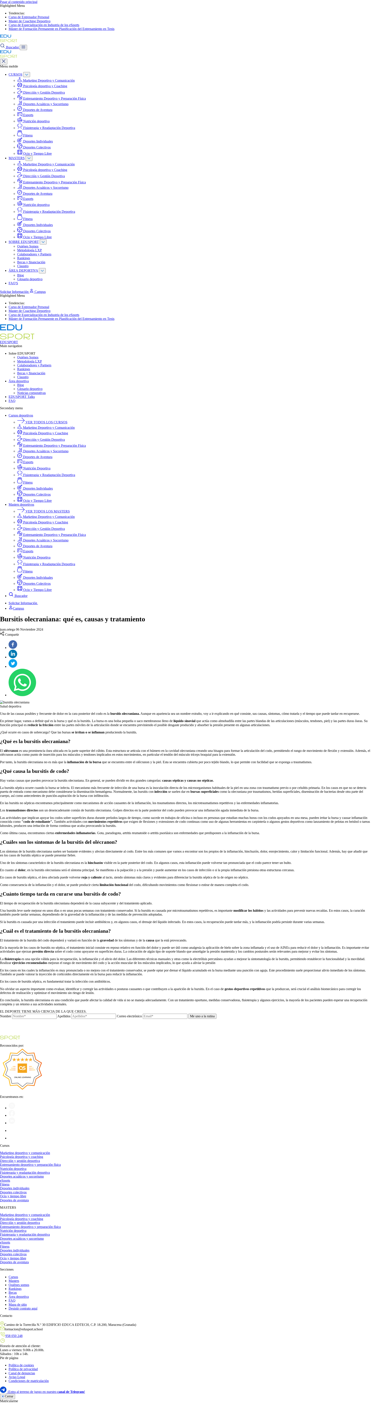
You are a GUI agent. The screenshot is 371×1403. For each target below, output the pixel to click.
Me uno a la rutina (202, 1016)
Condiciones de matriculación (29, 1381)
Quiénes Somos (27, 246)
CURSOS (15, 74)
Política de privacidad (23, 1369)
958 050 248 (14, 1336)
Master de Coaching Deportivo (29, 21)
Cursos (13, 1277)
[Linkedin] (13, 657)
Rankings (23, 258)
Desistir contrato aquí (23, 1308)
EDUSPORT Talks (22, 397)
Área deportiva (19, 381)
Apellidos (63, 1016)
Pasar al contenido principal (18, 2)
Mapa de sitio (18, 1304)
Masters (14, 1281)
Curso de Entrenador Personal (29, 17)
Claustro (23, 266)
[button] (37, 292)
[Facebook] (13, 647)
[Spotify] (12, 1130)
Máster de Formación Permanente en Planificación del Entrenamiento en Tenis (61, 29)
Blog (20, 275)
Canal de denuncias (22, 1373)
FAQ (12, 401)
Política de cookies (21, 1365)
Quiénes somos (19, 1285)
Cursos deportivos (21, 415)
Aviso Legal (17, 1377)
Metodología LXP (29, 250)
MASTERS (17, 158)
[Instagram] (12, 1108)
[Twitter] (13, 666)
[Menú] (23, 47)
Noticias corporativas (31, 393)
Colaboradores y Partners (34, 254)
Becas (13, 1292)
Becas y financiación (31, 262)
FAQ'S (13, 283)
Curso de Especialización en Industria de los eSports (44, 25)
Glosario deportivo (30, 279)
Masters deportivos (21, 504)
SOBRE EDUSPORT (24, 242)
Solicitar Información (14, 292)
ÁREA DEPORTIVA (23, 270)
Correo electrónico (129, 1016)
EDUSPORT (9, 342)
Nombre (5, 1016)
